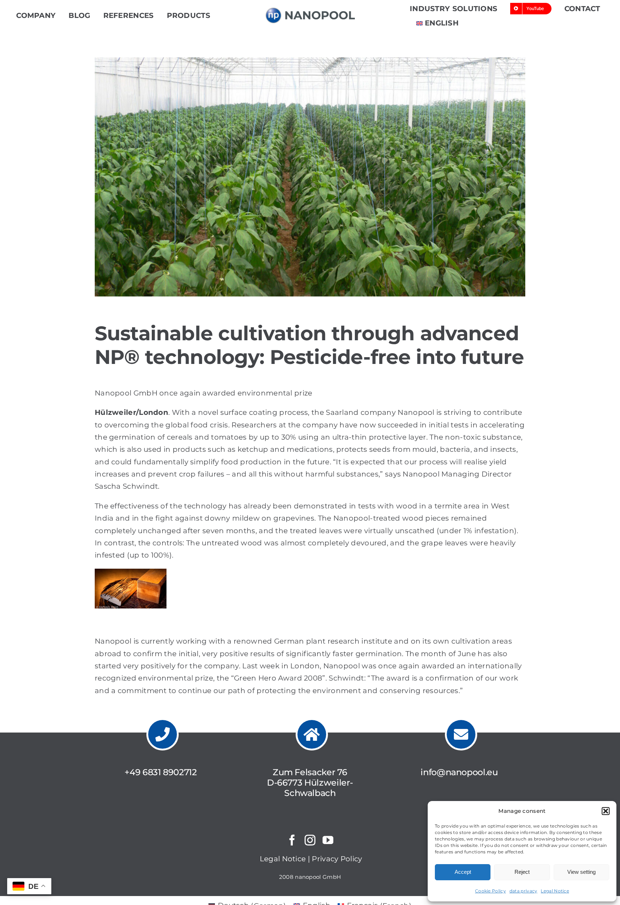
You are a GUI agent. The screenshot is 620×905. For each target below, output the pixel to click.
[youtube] (328, 840)
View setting (581, 872)
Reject (522, 872)
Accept (463, 872)
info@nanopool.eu (459, 772)
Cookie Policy (490, 891)
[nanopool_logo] (310, 10)
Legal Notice (555, 891)
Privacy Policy (337, 858)
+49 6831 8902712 (161, 772)
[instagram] (310, 840)
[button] (605, 811)
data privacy (523, 891)
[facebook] (292, 840)
